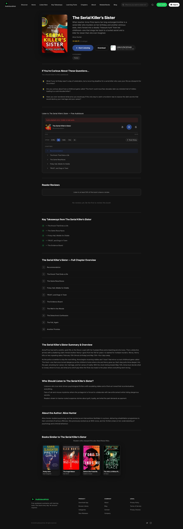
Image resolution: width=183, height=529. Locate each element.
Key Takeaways (56, 5)
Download (102, 48)
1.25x (63, 140)
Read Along (133, 140)
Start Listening (84, 48)
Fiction (76, 58)
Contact (107, 510)
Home (33, 5)
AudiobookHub (10, 6)
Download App (83, 502)
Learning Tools (71, 5)
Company (107, 513)
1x (58, 140)
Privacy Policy (134, 502)
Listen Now (44, 5)
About (93, 5)
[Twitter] (147, 523)
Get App (161, 5)
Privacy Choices (135, 510)
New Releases (83, 513)
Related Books (105, 5)
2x (74, 140)
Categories (82, 510)
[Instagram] (151, 523)
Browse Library (83, 506)
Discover (24, 5)
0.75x (53, 140)
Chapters (84, 5)
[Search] (152, 5)
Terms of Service (135, 506)
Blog (115, 5)
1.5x (69, 140)
